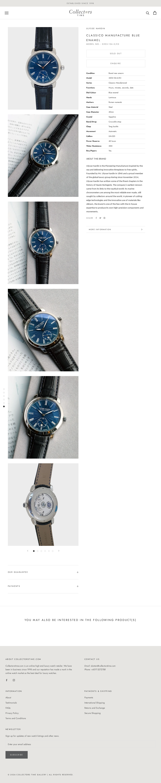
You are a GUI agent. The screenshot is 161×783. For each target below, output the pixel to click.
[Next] (58, 551)
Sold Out (116, 53)
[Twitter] (100, 218)
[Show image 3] (41, 551)
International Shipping (94, 702)
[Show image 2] (37, 551)
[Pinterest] (104, 218)
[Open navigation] (6, 12)
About (8, 697)
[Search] (147, 12)
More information (100, 229)
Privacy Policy (12, 713)
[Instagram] (14, 680)
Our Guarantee (18, 572)
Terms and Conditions (16, 718)
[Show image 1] (34, 551)
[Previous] (27, 551)
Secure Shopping (92, 713)
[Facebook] (96, 218)
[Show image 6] (52, 551)
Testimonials (11, 702)
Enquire (116, 63)
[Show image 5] (49, 551)
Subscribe (16, 754)
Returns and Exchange (94, 707)
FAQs (8, 707)
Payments (14, 586)
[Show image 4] (45, 551)
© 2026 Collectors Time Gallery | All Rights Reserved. (41, 774)
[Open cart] (154, 13)
